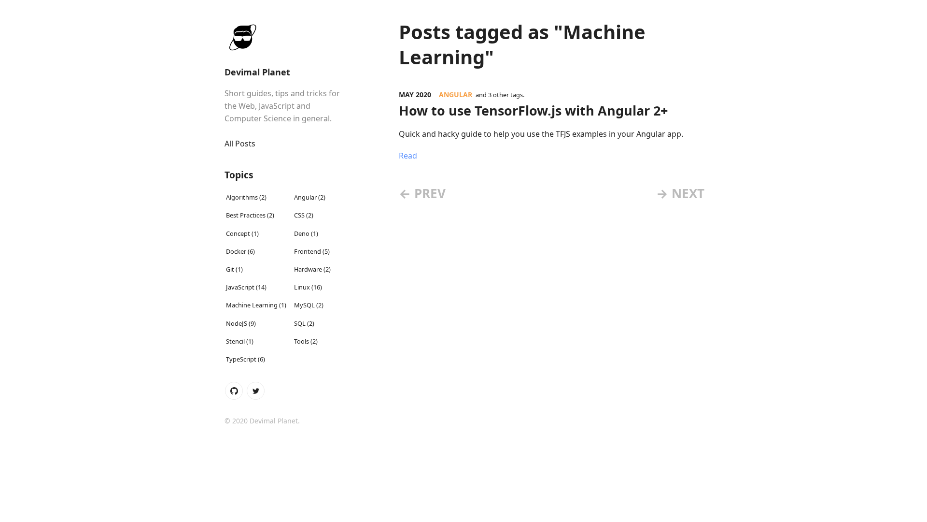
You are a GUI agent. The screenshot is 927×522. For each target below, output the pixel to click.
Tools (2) (306, 340)
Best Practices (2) (250, 215)
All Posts (240, 143)
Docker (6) (240, 250)
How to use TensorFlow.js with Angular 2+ (533, 110)
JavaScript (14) (246, 287)
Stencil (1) (239, 340)
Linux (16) (308, 287)
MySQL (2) (308, 305)
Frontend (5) (312, 250)
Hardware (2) (312, 269)
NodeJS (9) (241, 323)
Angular (455, 94)
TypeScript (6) (245, 359)
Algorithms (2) (246, 197)
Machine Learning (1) (256, 305)
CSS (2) (303, 215)
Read (408, 155)
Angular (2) (309, 197)
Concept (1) (242, 233)
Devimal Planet (257, 72)
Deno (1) (306, 233)
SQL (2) (304, 323)
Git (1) (234, 269)
